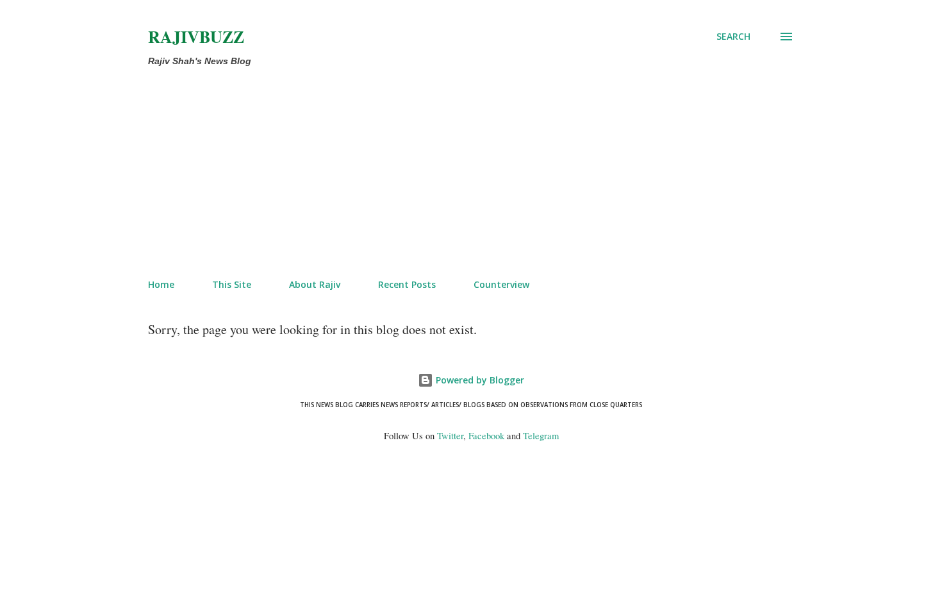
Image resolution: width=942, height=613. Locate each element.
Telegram (541, 436)
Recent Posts (407, 284)
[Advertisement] (471, 173)
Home (161, 284)
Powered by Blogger (478, 380)
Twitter (450, 436)
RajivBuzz (196, 36)
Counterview (501, 284)
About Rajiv (314, 284)
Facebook (486, 436)
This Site (231, 284)
